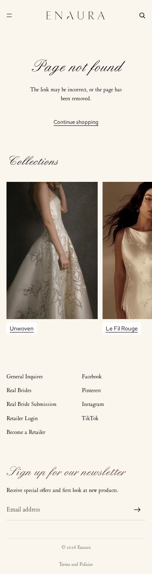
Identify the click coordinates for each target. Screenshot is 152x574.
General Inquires (24, 376)
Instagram (93, 404)
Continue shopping (76, 122)
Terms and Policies (76, 564)
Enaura (84, 547)
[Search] (142, 15)
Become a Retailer (25, 432)
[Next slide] (138, 258)
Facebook (92, 376)
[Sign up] (137, 510)
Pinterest (91, 390)
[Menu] (9, 15)
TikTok (90, 418)
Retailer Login (22, 418)
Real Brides (19, 390)
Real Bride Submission (31, 404)
